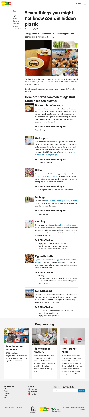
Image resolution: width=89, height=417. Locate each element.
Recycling (15, 26)
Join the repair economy (14, 347)
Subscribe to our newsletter (63, 387)
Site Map (19, 407)
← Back (13, 11)
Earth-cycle (7, 393)
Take (5, 398)
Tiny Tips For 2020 (69, 350)
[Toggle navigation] (85, 4)
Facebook (34, 389)
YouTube (33, 394)
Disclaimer (7, 407)
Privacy (13, 407)
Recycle (6, 391)
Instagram (34, 392)
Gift (5, 389)
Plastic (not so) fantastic (42, 350)
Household (16, 24)
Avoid (5, 395)
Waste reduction (17, 29)
